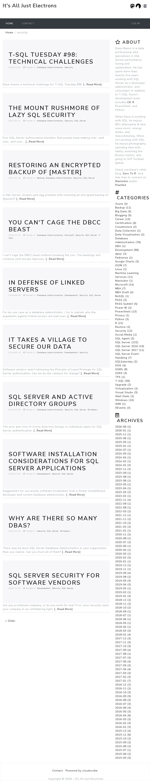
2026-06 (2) (123, 426)
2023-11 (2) (123, 469)
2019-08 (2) (123, 577)
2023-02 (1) (123, 496)
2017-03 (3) (123, 673)
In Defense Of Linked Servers (47, 286)
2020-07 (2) (123, 542)
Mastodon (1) (124, 281)
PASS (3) (121, 300)
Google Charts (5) (127, 261)
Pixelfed (120, 185)
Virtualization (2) (126, 388)
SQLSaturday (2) (126, 361)
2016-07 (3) (123, 704)
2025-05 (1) (123, 442)
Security (69, 67)
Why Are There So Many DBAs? (53, 521)
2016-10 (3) (123, 692)
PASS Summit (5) (126, 304)
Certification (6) (125, 223)
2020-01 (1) (123, 561)
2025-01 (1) (123, 446)
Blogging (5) (123, 215)
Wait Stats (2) (124, 396)
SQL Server (80, 120)
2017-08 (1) (123, 654)
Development (71, 295)
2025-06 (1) (123, 438)
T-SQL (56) (122, 381)
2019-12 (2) (123, 565)
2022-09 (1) (123, 503)
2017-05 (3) (123, 665)
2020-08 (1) (123, 538)
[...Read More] (92, 84)
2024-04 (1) (123, 457)
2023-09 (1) (123, 473)
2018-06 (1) (123, 619)
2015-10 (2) (123, 738)
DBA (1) (120, 246)
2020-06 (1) (123, 546)
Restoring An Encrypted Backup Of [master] (55, 168)
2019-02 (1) (123, 592)
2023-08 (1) (123, 476)
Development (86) (127, 250)
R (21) (119, 323)
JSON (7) (121, 265)
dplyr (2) (121, 254)
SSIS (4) (120, 365)
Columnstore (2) (126, 227)
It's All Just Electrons (30, 5)
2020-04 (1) (123, 550)
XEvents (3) (123, 408)
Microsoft (69, 235)
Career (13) (122, 219)
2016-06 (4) (123, 708)
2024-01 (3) (123, 465)
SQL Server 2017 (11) (129, 350)
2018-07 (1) (123, 615)
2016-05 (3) (123, 711)
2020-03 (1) (123, 554)
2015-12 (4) (123, 731)
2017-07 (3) (123, 657)
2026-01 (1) (123, 430)
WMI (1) (120, 404)
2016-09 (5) (123, 696)
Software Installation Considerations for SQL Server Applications (54, 461)
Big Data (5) (123, 211)
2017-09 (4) (123, 650)
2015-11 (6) (123, 734)
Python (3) (122, 319)
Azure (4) (121, 204)
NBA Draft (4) (124, 292)
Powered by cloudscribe (82, 770)
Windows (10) (124, 400)
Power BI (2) (123, 307)
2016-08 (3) (123, 700)
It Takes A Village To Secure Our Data (48, 343)
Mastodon (121, 181)
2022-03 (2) (123, 511)
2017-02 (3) (123, 677)
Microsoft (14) (124, 284)
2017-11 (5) (123, 642)
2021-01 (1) (123, 530)
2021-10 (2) (123, 523)
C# (129, 102)
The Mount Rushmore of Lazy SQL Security (54, 111)
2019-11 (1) (123, 569)
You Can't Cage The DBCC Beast (55, 226)
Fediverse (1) (124, 257)
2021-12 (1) (123, 515)
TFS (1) (120, 377)
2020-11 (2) (123, 534)
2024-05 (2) (123, 453)
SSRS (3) (121, 373)
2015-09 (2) (123, 742)
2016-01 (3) (123, 727)
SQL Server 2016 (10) (129, 346)
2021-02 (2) (123, 527)
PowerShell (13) (126, 311)
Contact (28, 23)
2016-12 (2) (123, 684)
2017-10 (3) (123, 646)
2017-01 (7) (123, 681)
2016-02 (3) (123, 723)
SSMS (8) (121, 369)
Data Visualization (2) (130, 234)
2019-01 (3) (123, 596)
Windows (93, 409)
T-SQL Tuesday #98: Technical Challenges (51, 58)
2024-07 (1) (123, 450)
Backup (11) (123, 207)
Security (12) (123, 331)
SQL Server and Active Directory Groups (51, 400)
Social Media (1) (126, 334)
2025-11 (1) (123, 434)
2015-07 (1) (123, 750)
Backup (40, 178)
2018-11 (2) (123, 604)
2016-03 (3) (123, 719)
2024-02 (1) (123, 461)
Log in (135, 23)
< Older (10, 621)
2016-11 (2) (123, 688)
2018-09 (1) (123, 611)
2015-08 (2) (123, 746)
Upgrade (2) (123, 384)
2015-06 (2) (123, 754)
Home (9, 23)
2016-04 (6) (123, 715)
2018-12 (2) (123, 600)
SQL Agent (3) (124, 338)
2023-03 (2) (123, 492)
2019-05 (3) (123, 580)
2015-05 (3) (123, 758)
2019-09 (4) (123, 573)
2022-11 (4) (123, 500)
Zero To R (129, 173)
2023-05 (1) (123, 484)
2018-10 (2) (123, 607)
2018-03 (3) (123, 630)
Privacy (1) (122, 315)
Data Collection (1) (128, 230)
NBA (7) (120, 288)
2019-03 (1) (123, 588)
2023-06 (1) (123, 480)
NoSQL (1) (122, 296)
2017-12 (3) (123, 638)
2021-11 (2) (123, 519)
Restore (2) (122, 327)
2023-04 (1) (123, 488)
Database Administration (50, 67)
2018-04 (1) (123, 627)
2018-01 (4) (123, 634)
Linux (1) (121, 269)
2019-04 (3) (123, 584)
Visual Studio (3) (126, 392)
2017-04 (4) (123, 669)
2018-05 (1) (123, 623)
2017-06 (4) (123, 661)
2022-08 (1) (123, 507)
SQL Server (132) (126, 342)
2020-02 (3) (123, 557)
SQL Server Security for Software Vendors (54, 579)
